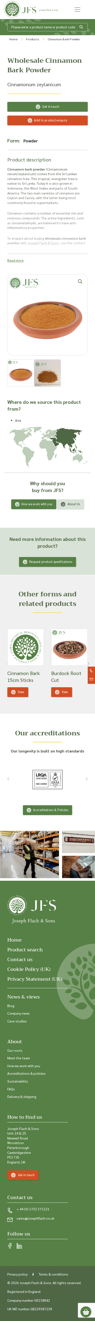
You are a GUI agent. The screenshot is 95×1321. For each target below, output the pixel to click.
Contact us (20, 959)
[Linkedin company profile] (19, 1246)
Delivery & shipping (21, 1096)
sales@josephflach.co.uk (35, 1218)
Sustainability (17, 1081)
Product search (25, 949)
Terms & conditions (53, 1274)
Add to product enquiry (50, 120)
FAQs (11, 1089)
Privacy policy (17, 1274)
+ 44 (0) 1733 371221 (33, 1209)
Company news (18, 1013)
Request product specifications (50, 561)
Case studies (17, 1021)
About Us (73, 504)
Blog (10, 1005)
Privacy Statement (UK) (34, 979)
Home (13, 39)
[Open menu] (77, 9)
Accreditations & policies (26, 1073)
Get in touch (50, 106)
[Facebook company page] (10, 1246)
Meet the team (18, 1058)
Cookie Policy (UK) (28, 969)
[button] (88, 663)
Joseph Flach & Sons (43, 243)
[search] (81, 27)
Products (32, 39)
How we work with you (36, 504)
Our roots (14, 1050)
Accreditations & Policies (50, 810)
